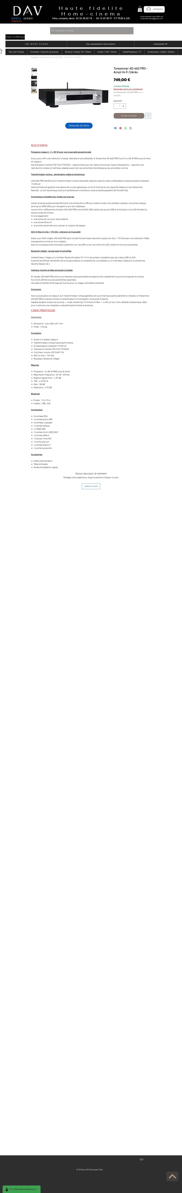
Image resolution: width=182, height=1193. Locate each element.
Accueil (34, 57)
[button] (139, 9)
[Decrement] (116, 106)
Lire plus (117, 95)
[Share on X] (130, 128)
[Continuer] (172, 1176)
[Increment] (124, 106)
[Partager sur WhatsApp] (125, 128)
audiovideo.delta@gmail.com (152, 19)
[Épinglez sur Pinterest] (120, 128)
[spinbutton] (120, 106)
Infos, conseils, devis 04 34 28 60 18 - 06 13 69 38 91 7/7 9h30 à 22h (91, 18)
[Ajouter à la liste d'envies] (148, 116)
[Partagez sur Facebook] (115, 128)
